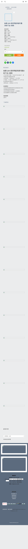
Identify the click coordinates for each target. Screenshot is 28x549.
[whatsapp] (10, 63)
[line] (5, 63)
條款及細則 (14, 497)
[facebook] (8, 63)
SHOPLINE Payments (15, 522)
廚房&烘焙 (9, 9)
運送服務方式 (14, 493)
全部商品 (7, 7)
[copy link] (13, 63)
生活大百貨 (13, 7)
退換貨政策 (14, 495)
